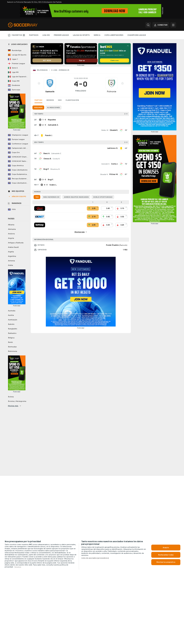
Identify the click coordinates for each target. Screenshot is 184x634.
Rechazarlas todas (166, 555)
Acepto (166, 548)
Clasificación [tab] (72, 100)
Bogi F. (46, 169)
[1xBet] (39, 216)
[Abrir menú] (173, 25)
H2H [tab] (60, 100)
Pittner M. (113, 174)
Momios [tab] (50, 100)
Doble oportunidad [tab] (102, 197)
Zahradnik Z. (56, 153)
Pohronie (111, 91)
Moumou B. (55, 169)
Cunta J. (114, 164)
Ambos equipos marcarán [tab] (76, 197)
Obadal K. (114, 130)
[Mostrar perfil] (50, 83)
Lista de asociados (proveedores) (95, 558)
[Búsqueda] (148, 25)
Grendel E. (105, 164)
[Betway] (39, 225)
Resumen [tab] (38, 108)
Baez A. (46, 153)
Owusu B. (47, 159)
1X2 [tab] (37, 197)
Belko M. (105, 130)
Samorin (49, 91)
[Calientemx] (39, 208)
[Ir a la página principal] (28, 25)
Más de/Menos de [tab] (51, 197)
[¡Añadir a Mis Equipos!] (39, 83)
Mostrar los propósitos (165, 562)
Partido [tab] (38, 100)
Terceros (17, 567)
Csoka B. (56, 159)
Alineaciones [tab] (53, 108)
